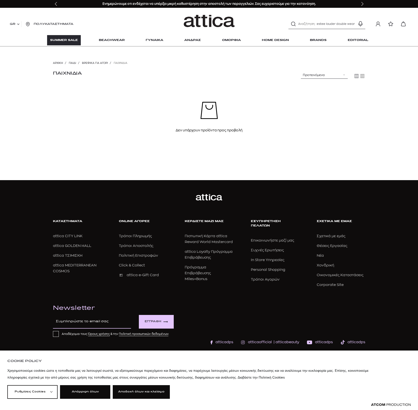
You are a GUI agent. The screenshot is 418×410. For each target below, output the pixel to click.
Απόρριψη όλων (85, 391)
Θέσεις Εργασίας (332, 246)
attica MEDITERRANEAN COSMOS (74, 268)
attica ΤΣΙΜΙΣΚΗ (67, 255)
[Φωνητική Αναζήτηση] (360, 24)
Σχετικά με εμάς (331, 236)
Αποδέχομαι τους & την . (115, 333)
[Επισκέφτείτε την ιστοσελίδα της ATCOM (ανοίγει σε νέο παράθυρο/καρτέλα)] (391, 404)
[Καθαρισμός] (352, 24)
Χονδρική (325, 265)
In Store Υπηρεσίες (267, 260)
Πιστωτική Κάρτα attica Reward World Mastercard (209, 239)
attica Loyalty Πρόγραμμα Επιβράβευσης (209, 254)
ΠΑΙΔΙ (72, 63)
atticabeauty (286, 342)
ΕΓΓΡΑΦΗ (153, 321)
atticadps (224, 342)
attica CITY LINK (67, 236)
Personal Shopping (268, 270)
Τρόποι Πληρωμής (135, 236)
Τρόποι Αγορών (265, 279)
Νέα (320, 255)
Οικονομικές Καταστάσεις (340, 275)
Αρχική (58, 63)
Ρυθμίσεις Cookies (30, 391)
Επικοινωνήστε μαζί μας (272, 240)
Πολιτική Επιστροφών (138, 255)
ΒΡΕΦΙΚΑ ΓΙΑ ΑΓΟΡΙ (95, 63)
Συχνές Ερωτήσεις (267, 250)
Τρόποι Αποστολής (136, 246)
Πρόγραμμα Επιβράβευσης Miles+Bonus (198, 273)
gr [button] (12, 24)
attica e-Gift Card (143, 275)
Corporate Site (330, 285)
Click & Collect (132, 265)
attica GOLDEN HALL (72, 246)
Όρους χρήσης (99, 333)
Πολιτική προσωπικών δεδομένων (143, 333)
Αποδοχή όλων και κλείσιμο (141, 391)
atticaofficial (260, 342)
